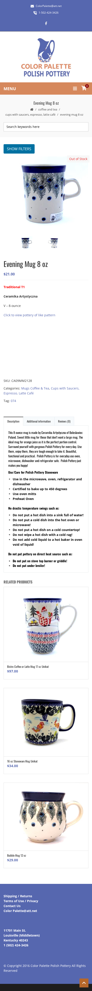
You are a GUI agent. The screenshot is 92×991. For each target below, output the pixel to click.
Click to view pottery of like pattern (29, 315)
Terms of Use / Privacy (21, 901)
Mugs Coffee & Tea (35, 388)
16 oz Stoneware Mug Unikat (22, 761)
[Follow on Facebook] (46, 23)
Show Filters (19, 148)
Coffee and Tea (47, 109)
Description (13, 421)
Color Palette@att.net (20, 911)
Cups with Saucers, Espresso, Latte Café (30, 114)
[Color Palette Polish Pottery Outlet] (46, 57)
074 (13, 401)
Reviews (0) (64, 421)
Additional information (39, 421)
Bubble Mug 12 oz (16, 855)
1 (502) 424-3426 (16, 945)
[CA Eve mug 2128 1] (59, 243)
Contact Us (12, 906)
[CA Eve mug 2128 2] (46, 194)
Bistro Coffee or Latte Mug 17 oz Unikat (28, 666)
